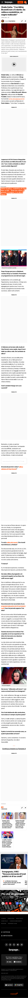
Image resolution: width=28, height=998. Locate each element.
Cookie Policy (4, 921)
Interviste (3, 803)
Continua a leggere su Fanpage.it (14, 749)
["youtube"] (10, 903)
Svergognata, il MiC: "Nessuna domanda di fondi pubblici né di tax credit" (14, 874)
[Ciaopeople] (14, 994)
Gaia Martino (12, 21)
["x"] (13, 903)
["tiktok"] (3, 903)
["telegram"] (20, 903)
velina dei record (12, 542)
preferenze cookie (12, 923)
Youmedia (3, 918)
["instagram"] (6, 903)
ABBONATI (20, 2)
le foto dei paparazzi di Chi (16, 99)
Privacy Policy (19, 918)
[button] (25, 21)
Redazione (3, 923)
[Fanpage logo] (9, 2)
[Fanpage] (14, 950)
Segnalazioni (11, 918)
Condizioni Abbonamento (16, 921)
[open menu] (2, 2)
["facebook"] (17, 903)
